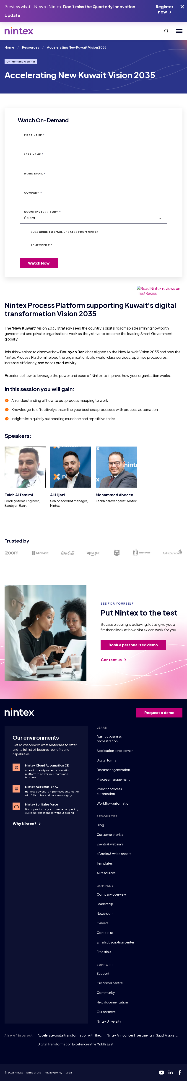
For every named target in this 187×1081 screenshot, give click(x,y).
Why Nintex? (25, 823)
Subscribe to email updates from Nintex (65, 231)
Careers (103, 923)
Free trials (104, 952)
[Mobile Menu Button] (178, 31)
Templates (105, 863)
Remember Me (41, 245)
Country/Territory (42, 211)
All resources (106, 873)
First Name (34, 135)
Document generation (113, 770)
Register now (165, 9)
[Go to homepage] (19, 30)
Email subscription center (115, 942)
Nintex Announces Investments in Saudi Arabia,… (142, 1035)
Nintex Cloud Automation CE (47, 765)
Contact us (111, 659)
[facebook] (179, 1072)
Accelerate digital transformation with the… (70, 1035)
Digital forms (106, 760)
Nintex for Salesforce (41, 804)
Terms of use (33, 1072)
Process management (113, 779)
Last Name (34, 154)
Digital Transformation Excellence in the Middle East (76, 1044)
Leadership (105, 904)
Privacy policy (53, 1072)
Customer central (110, 983)
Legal (69, 1072)
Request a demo (159, 712)
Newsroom (105, 913)
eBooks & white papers (114, 854)
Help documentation (112, 1002)
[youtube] (161, 1072)
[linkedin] (170, 1072)
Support (103, 973)
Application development (116, 750)
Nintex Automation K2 (42, 786)
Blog (100, 825)
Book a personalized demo (133, 644)
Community (106, 992)
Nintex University (109, 1021)
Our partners (106, 1012)
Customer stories (110, 834)
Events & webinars (110, 844)
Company (33, 192)
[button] (166, 30)
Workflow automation (113, 803)
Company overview (111, 894)
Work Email (35, 173)
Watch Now (39, 263)
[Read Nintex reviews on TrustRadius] (159, 291)
